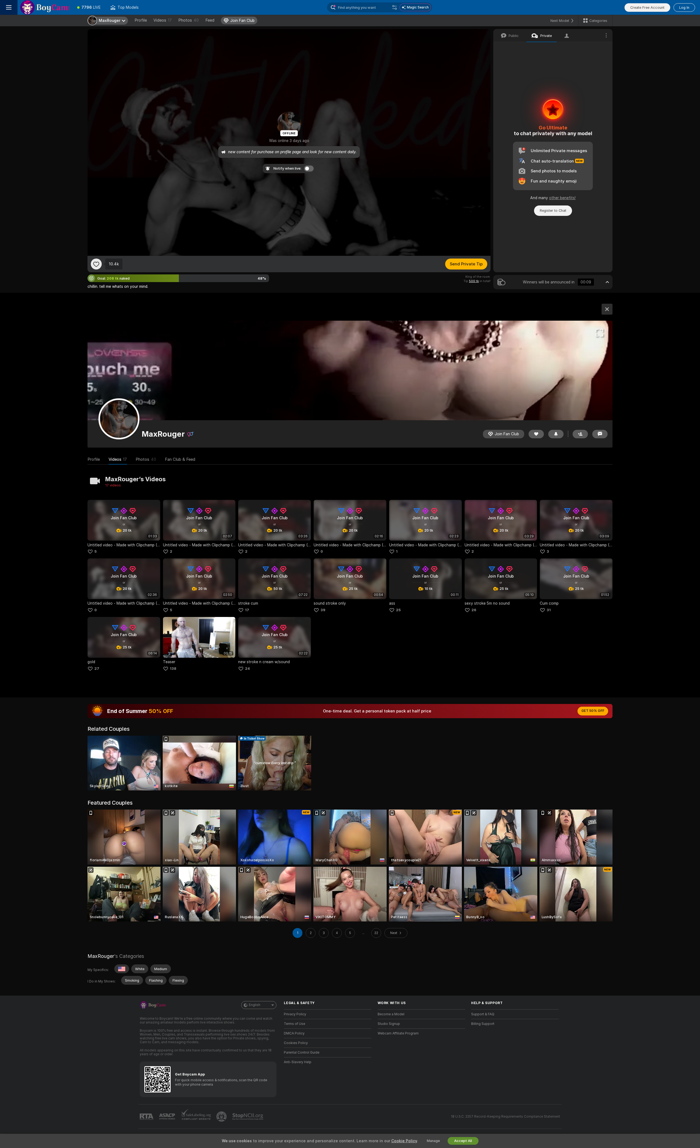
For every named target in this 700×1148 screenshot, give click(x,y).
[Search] (394, 7)
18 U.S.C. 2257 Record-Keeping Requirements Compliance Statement (505, 1116)
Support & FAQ (482, 1014)
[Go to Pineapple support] (222, 1116)
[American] (121, 968)
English (254, 1005)
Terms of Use (294, 1024)
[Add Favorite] (96, 264)
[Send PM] (600, 434)
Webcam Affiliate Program (398, 1033)
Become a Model (391, 1014)
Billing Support (482, 1024)
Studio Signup (389, 1024)
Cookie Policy (404, 1141)
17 (247, 610)
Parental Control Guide (301, 1052)
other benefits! (562, 198)
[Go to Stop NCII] (248, 1116)
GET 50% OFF (592, 711)
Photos (188, 20)
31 (549, 610)
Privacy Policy (295, 1014)
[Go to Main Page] (45, 7)
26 (473, 610)
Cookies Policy (296, 1043)
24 (247, 668)
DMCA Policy (294, 1033)
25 (398, 610)
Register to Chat (553, 210)
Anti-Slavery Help (297, 1062)
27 (96, 668)
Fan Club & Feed (180, 459)
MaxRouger (101, 956)
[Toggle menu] (9, 7)
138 (173, 668)
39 (322, 610)
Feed (209, 20)
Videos (162, 20)
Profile (141, 20)
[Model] (607, 309)
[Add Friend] (580, 434)
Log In (684, 7)
